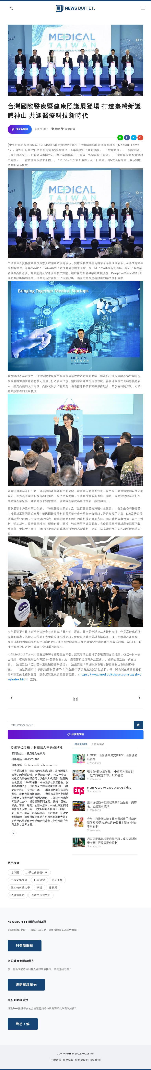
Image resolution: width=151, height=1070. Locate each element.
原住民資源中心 (41, 895)
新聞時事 (69, 129)
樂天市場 (57, 880)
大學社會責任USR (37, 872)
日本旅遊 (39, 880)
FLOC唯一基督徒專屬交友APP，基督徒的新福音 (112, 757)
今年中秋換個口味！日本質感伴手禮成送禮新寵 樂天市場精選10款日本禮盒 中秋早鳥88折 (112, 822)
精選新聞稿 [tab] (81, 744)
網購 (39, 887)
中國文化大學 (19, 880)
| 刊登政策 (56, 1060)
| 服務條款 (68, 1060)
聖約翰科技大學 (20, 887)
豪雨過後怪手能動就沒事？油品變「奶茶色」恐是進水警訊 (112, 804)
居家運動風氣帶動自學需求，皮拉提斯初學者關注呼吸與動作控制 (112, 840)
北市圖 (15, 872)
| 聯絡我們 (94, 1060)
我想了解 (23, 1024)
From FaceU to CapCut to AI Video (109, 787)
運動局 (53, 887)
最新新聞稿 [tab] (97, 744)
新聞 (58, 129)
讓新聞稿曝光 (26, 984)
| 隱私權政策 (81, 1060)
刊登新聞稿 (24, 945)
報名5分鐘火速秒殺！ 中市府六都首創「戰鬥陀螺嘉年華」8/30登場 (110, 773)
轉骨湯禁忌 (18, 895)
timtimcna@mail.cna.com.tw (41, 765)
